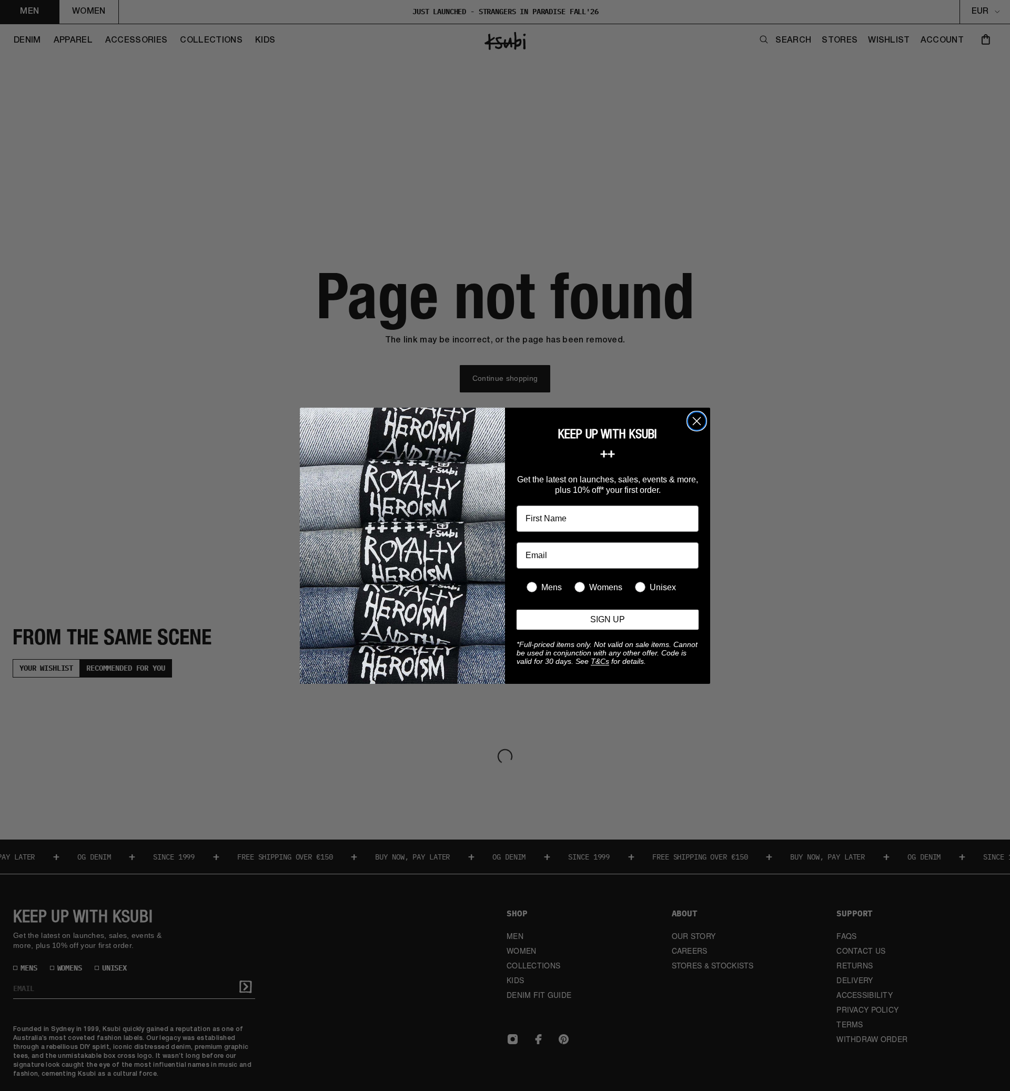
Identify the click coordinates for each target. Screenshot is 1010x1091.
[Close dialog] (697, 421)
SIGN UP (607, 619)
